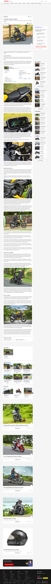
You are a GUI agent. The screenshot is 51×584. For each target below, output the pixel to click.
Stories (36, 3)
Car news (4, 577)
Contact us (19, 577)
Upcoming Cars (5, 574)
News (16, 3)
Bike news (11, 577)
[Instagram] (40, 573)
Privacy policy (27, 576)
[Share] (31, 44)
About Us (26, 573)
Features (24, 3)
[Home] (4, 3)
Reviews (20, 3)
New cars (4, 573)
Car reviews (4, 576)
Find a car (7, 3)
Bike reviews (12, 576)
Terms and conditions (28, 577)
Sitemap (19, 576)
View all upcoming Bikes (40, 86)
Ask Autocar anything (20, 573)
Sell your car (33, 3)
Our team (26, 574)
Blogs (18, 574)
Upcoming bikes (12, 574)
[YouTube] (38, 573)
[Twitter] (44, 573)
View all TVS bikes (40, 108)
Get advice (39, 3)
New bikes (11, 573)
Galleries (28, 3)
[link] (37, 65)
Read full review (17, 428)
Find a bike (12, 3)
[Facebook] (42, 573)
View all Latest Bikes (40, 160)
